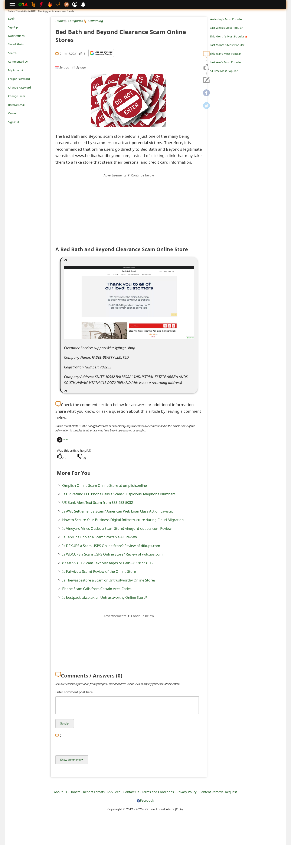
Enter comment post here (74, 692)
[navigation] (206, 67)
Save (65, 439)
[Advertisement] (129, 207)
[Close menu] (10, 128)
